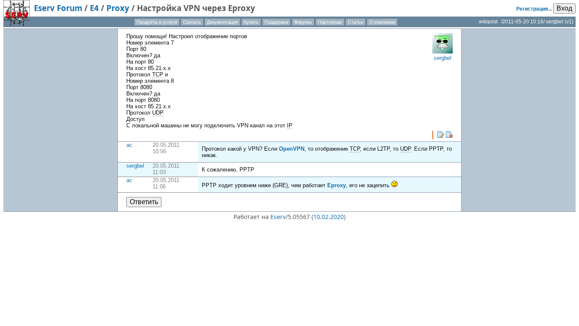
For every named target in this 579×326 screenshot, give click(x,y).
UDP (158, 113)
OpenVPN (291, 149)
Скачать (192, 22)
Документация (222, 22)
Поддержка (276, 22)
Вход (564, 8)
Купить (251, 22)
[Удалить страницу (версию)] (449, 134)
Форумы (303, 22)
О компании (382, 22)
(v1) (569, 22)
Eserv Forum (58, 8)
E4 (94, 8)
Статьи (355, 22)
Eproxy (336, 185)
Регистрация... (534, 9)
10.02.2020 (328, 217)
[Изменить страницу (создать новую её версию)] (440, 134)
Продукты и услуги (156, 22)
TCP (157, 74)
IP (289, 125)
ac (129, 145)
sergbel (135, 166)
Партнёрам (330, 22)
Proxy (117, 8)
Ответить (144, 201)
